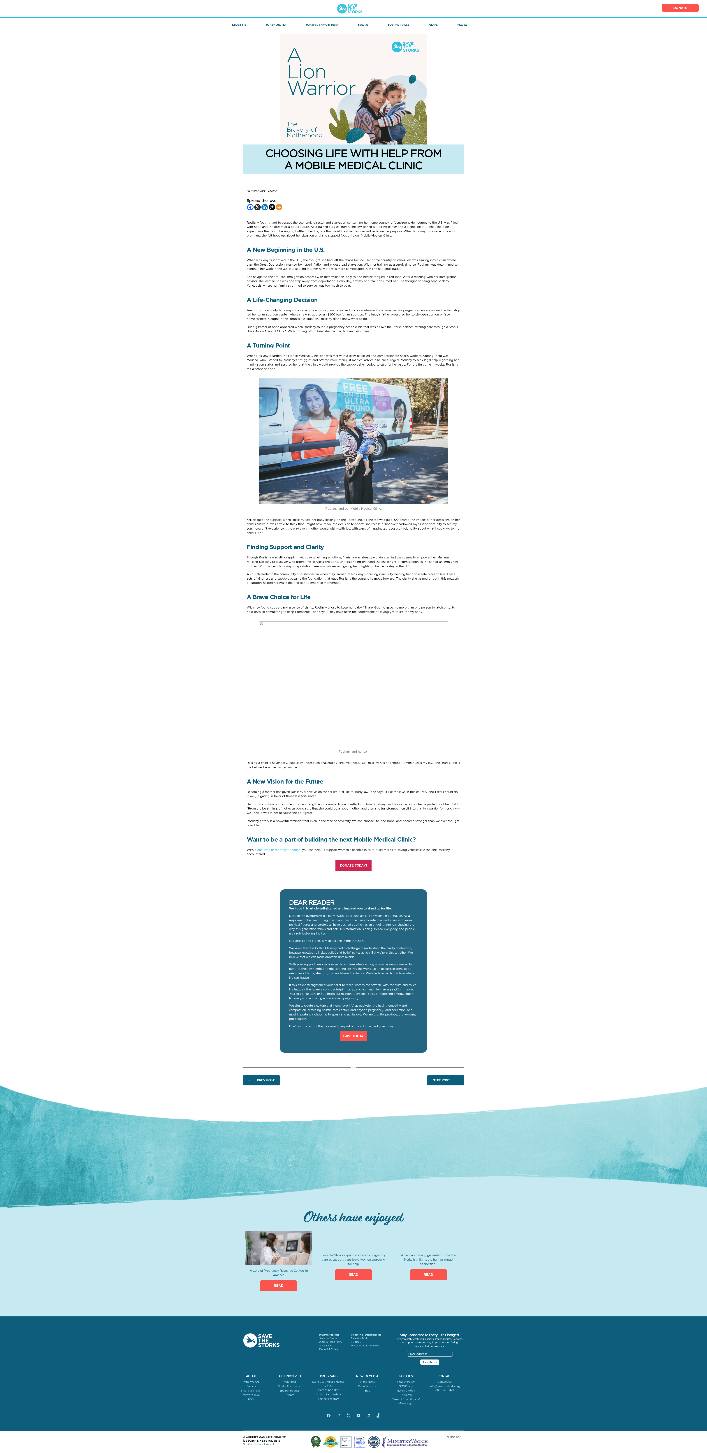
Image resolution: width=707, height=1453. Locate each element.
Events (363, 25)
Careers (251, 1386)
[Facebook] (250, 207)
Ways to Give (251, 1395)
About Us (238, 25)
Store (433, 25)
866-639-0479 (444, 1390)
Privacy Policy (405, 1381)
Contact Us (444, 1381)
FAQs (251, 1399)
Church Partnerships (328, 1394)
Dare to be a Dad (328, 1390)
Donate (680, 8)
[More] (279, 207)
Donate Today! (353, 865)
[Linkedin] (264, 207)
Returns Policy (406, 1390)
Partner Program (328, 1398)
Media (462, 25)
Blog (367, 1390)
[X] (257, 207)
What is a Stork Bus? (322, 25)
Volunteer (290, 1381)
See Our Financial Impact (258, 1444)
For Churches (398, 25)
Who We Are (251, 1381)
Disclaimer (406, 1395)
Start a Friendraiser (290, 1386)
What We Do (276, 25)
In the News (367, 1381)
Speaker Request (290, 1390)
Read (278, 1286)
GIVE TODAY (353, 1036)
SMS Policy (406, 1386)
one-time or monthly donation (278, 850)
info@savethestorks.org (445, 1386)
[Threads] (272, 207)
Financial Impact (251, 1390)
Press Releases (367, 1386)
